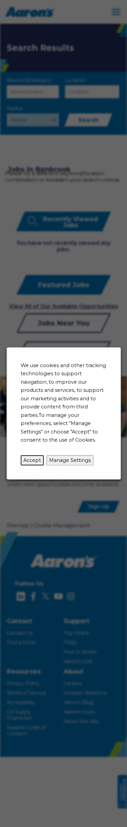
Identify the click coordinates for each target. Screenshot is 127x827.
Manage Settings (70, 460)
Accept (32, 460)
